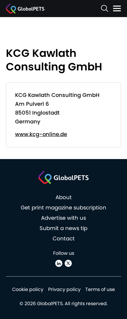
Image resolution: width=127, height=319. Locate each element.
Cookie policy (27, 289)
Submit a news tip (63, 228)
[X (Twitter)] (68, 263)
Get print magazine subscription (63, 207)
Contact (64, 238)
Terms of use (100, 289)
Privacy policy (64, 289)
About (64, 197)
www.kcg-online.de (41, 134)
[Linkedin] (58, 263)
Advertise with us (63, 218)
